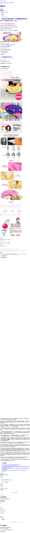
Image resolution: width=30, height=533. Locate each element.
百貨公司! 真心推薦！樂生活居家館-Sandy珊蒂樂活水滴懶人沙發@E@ (11, 464)
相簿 (2, 13)
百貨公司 (1, 41)
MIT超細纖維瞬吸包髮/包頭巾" (8, 44)
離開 (4, 531)
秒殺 (1, 252)
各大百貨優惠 (13, 77)
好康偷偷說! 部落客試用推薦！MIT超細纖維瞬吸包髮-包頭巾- (14, 18)
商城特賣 (4, 257)
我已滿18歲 (2, 531)
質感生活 (2, 6)
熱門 (29, 424)
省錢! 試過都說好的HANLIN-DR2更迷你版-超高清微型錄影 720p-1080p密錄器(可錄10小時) (14, 470)
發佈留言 (2, 489)
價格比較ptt (16, 30)
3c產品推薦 (7, 46)
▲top (1, 483)
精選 (8, 439)
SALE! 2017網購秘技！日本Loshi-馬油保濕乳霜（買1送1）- (10, 465)
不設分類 (3, 510)
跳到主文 (1, 8)
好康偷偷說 (17, 77)
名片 (2, 15)
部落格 (3, 14)
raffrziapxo (1, 475)
